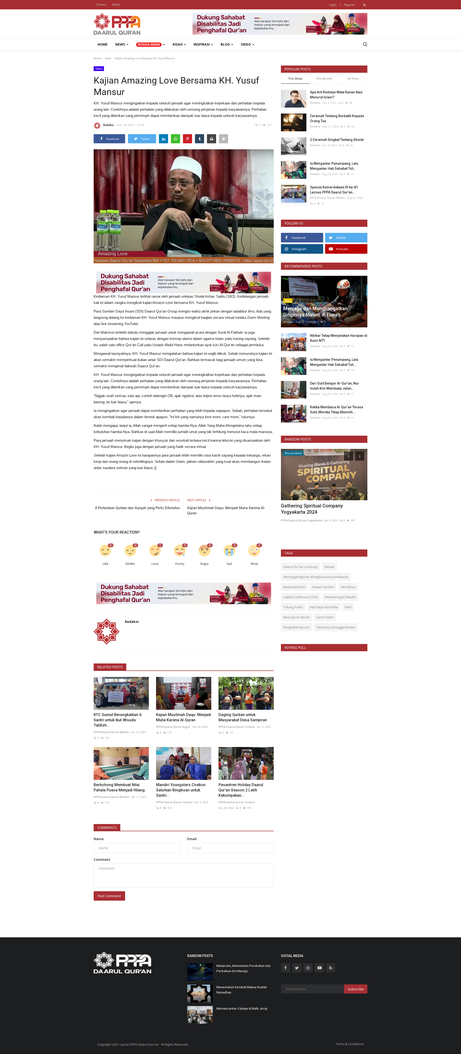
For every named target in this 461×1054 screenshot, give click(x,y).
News (108, 58)
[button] (150, 44)
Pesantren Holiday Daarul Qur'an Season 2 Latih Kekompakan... (240, 790)
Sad (229, 564)
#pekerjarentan (294, 587)
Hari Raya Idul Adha (324, 607)
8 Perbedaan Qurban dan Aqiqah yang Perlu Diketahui (137, 508)
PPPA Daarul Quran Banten (111, 797)
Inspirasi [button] (202, 44)
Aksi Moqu (348, 587)
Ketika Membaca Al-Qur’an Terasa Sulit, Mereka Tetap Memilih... (336, 409)
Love (155, 564)
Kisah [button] (178, 44)
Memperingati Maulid (340, 597)
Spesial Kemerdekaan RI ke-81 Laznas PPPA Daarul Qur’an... (334, 189)
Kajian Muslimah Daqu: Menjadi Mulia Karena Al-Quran (226, 510)
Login (332, 5)
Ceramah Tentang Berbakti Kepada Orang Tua (337, 118)
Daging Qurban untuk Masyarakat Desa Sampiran (242, 717)
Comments (107, 827)
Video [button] (246, 44)
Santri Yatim (325, 617)
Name (99, 839)
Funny (179, 564)
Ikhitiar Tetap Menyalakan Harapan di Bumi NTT (338, 338)
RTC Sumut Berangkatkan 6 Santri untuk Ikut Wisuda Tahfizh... (117, 720)
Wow (254, 564)
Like (105, 564)
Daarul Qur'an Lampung (300, 567)
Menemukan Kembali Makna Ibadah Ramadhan (241, 989)
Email (192, 839)
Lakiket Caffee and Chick (300, 597)
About (116, 4)
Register (349, 5)
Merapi (329, 567)
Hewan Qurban (323, 587)
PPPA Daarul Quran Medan (111, 732)
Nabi (348, 607)
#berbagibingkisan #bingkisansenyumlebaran (315, 577)
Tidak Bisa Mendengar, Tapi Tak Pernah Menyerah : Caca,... (323, 509)
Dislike (130, 564)
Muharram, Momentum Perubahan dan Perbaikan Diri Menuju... (243, 968)
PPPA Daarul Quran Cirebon (236, 727)
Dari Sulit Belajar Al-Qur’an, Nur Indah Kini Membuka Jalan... (334, 385)
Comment (102, 859)
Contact (101, 4)
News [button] (120, 44)
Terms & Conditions (350, 1044)
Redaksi (108, 125)
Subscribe (356, 989)
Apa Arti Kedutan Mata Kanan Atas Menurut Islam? (336, 94)
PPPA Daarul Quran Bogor (173, 727)
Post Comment (109, 896)
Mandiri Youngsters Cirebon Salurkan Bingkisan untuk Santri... (181, 790)
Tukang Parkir (293, 607)
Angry (204, 564)
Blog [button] (226, 44)
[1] (364, 4)
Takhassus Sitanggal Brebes (335, 627)
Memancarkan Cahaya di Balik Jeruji (241, 1008)
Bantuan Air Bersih (296, 617)
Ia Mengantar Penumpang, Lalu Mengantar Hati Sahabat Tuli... (334, 166)
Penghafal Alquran (296, 627)
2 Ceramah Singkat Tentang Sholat (337, 140)
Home (102, 44)
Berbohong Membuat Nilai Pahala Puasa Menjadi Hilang (119, 787)
